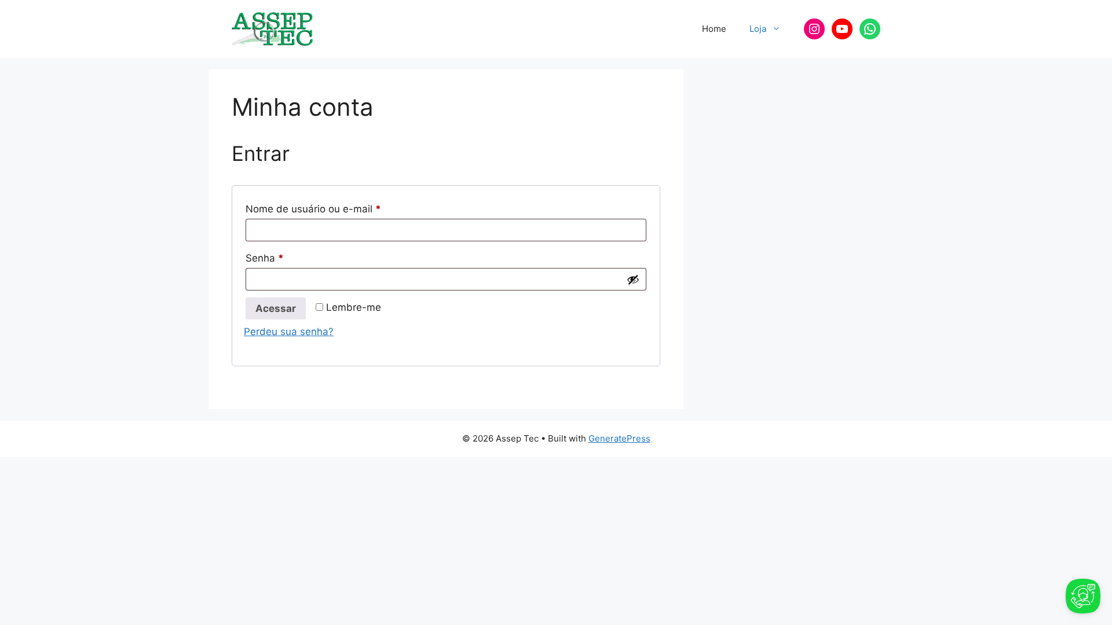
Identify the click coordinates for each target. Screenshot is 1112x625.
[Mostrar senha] (633, 279)
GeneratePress (619, 438)
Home (714, 28)
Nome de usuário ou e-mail (339, 209)
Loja (757, 28)
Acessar (275, 308)
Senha (290, 258)
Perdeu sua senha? (289, 331)
